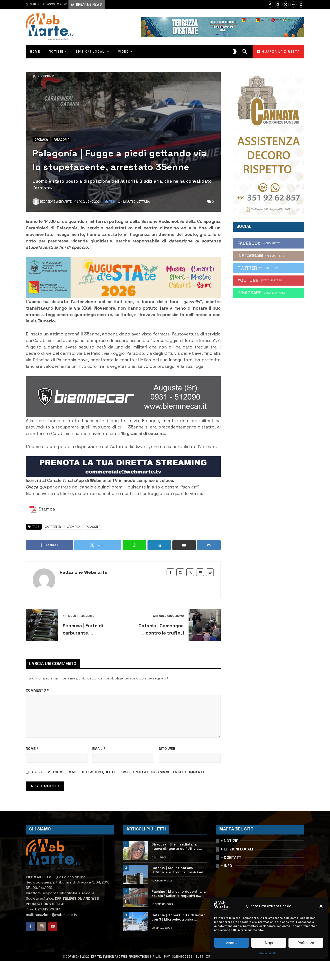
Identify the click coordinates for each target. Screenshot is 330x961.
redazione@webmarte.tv (56, 914)
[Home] (34, 76)
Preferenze (306, 943)
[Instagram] (278, 4)
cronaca (73, 527)
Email (99, 748)
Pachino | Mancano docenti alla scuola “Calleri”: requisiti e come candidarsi (179, 893)
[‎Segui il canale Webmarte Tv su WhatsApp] (301, 4)
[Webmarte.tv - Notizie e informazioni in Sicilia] (50, 26)
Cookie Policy (266, 953)
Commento (37, 690)
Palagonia (61, 140)
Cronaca (48, 76)
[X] (285, 4)
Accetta (231, 943)
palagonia (93, 527)
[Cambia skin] (235, 51)
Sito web (167, 748)
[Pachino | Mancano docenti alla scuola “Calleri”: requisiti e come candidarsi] (135, 897)
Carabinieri (53, 527)
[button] (321, 906)
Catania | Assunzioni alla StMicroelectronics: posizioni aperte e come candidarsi (177, 870)
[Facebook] (270, 4)
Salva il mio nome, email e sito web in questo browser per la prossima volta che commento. (119, 772)
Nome (32, 748)
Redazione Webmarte (84, 572)
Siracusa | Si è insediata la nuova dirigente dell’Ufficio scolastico (175, 846)
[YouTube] (293, 4)
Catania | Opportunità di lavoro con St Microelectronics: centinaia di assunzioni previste (179, 917)
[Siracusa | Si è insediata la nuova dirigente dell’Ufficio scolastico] (135, 850)
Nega (269, 943)
